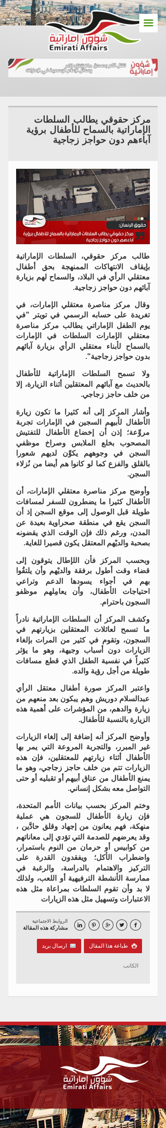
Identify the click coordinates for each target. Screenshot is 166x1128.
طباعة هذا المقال (113, 946)
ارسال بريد (56, 946)
